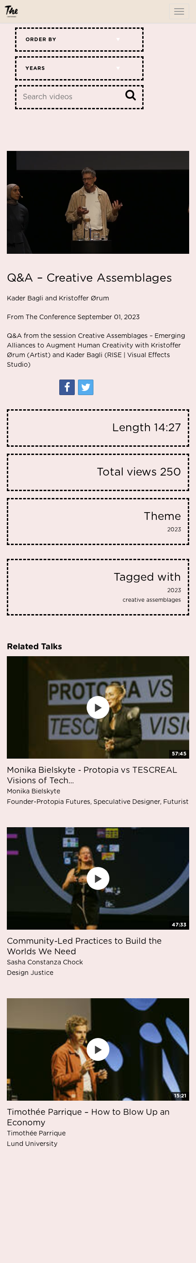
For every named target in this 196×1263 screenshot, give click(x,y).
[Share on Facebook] (67, 387)
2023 (174, 529)
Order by (41, 39)
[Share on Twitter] (85, 387)
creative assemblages (152, 600)
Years (35, 68)
